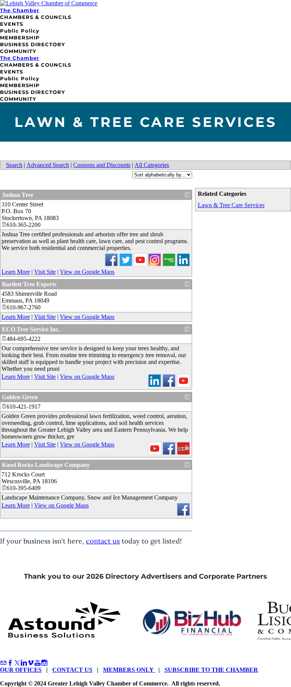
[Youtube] (37, 663)
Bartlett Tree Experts (29, 284)
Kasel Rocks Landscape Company (46, 465)
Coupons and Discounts (101, 165)
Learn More (16, 272)
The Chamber (19, 10)
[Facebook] (10, 663)
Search (14, 165)
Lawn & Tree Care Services (231, 205)
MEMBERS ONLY (129, 670)
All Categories (152, 165)
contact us (103, 541)
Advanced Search (48, 165)
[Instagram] (44, 663)
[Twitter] (17, 663)
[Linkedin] (24, 663)
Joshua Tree (17, 195)
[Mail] (3, 663)
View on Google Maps (87, 272)
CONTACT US (72, 670)
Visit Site (45, 272)
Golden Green (20, 397)
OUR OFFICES (21, 670)
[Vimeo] (31, 663)
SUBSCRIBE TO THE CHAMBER (211, 670)
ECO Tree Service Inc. (31, 329)
